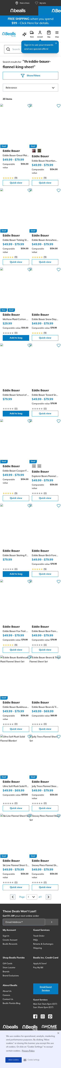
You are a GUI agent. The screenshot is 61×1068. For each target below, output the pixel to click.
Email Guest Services (46, 989)
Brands (6, 971)
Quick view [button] (19, 184)
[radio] (34, 151)
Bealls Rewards (10, 944)
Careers (6, 995)
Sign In (6, 936)
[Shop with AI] (24, 34)
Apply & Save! (40, 963)
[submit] (51, 922)
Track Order (38, 936)
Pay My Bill (38, 967)
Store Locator (9, 967)
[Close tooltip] (56, 43)
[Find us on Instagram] (43, 1016)
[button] (31, 1060)
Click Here (27, 23)
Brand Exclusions (11, 975)
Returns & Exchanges (43, 944)
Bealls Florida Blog (11, 1003)
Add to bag (19, 339)
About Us (7, 991)
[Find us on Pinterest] (50, 1016)
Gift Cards (7, 963)
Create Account (10, 940)
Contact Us (8, 999)
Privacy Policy (28, 1051)
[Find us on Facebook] (35, 1016)
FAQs (35, 940)
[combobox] (30, 88)
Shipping (37, 948)
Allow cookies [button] (13, 1060)
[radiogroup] (36, 151)
